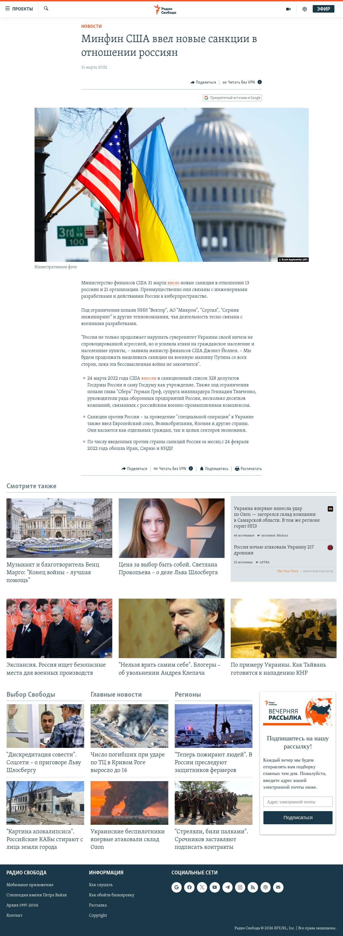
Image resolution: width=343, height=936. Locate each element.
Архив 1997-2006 (22, 905)
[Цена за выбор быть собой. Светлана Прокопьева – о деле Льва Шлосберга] (172, 528)
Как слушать (101, 885)
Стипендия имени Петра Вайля (36, 895)
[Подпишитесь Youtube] (215, 887)
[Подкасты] (265, 887)
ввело (173, 283)
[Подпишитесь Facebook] (189, 887)
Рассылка (98, 905)
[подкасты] (305, 9)
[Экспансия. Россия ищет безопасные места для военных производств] (59, 628)
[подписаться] (278, 887)
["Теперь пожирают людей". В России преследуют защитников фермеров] (213, 726)
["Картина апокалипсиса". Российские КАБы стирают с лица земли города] (45, 803)
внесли (148, 378)
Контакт (14, 915)
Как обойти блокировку (111, 895)
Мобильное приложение (30, 885)
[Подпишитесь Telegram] (227, 887)
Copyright (98, 915)
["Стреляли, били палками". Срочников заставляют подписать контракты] (213, 803)
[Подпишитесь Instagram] (240, 887)
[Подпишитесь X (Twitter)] (202, 887)
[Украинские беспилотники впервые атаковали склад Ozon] (129, 803)
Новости (91, 26)
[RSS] (253, 887)
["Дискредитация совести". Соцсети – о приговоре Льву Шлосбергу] (45, 726)
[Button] (203, 82)
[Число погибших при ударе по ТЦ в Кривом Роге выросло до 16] (129, 726)
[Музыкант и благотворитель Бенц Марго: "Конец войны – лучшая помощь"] (59, 528)
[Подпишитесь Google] (177, 887)
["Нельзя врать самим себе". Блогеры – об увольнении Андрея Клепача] (172, 628)
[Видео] (288, 9)
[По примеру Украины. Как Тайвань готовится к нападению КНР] (284, 628)
